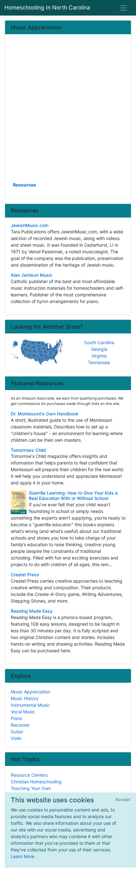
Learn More (22, 856)
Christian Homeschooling (36, 781)
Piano (16, 718)
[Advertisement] (68, 110)
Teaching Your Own (31, 788)
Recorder (20, 725)
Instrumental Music (30, 705)
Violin (16, 738)
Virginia (99, 355)
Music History (25, 698)
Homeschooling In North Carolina (47, 7)
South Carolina (99, 342)
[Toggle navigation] (124, 7)
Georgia (99, 349)
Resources (24, 184)
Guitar (17, 731)
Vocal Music (23, 711)
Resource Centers (29, 775)
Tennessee (99, 362)
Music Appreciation (30, 691)
